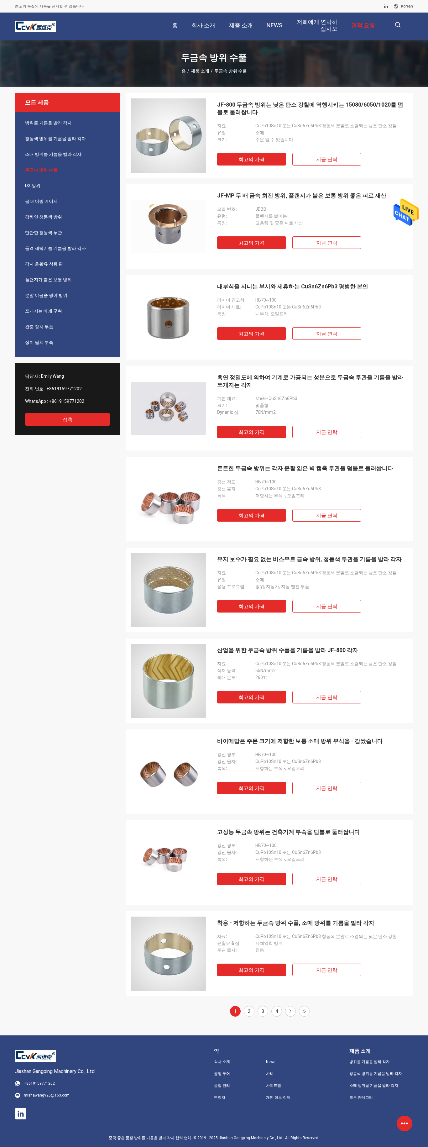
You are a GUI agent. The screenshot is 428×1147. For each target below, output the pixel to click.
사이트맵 (273, 1085)
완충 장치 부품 (39, 326)
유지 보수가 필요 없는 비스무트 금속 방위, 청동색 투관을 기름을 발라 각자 (309, 559)
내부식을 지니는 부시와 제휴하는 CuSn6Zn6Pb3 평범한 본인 (292, 286)
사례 (270, 1073)
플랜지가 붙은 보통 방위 (48, 279)
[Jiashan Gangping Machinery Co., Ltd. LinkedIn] (386, 6)
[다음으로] (290, 1011)
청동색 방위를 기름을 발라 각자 (55, 138)
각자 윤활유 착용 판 (44, 263)
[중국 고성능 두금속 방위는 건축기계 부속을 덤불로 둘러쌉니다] (168, 862)
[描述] (397, 25)
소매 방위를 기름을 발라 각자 (53, 154)
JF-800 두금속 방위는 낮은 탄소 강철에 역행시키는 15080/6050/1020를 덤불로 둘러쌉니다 (310, 108)
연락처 (219, 1097)
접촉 (68, 420)
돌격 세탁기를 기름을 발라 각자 (55, 248)
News (270, 1062)
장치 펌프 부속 (39, 342)
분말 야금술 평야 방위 (46, 295)
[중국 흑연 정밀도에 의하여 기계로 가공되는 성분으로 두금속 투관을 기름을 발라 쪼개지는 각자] (168, 408)
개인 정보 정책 (278, 1097)
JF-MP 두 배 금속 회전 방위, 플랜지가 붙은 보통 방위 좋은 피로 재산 (301, 195)
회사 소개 (222, 1062)
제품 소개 (200, 70)
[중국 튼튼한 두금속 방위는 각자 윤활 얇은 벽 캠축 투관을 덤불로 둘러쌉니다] (168, 499)
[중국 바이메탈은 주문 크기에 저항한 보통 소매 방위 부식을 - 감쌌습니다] (168, 771)
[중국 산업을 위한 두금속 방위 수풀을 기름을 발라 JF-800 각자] (168, 680)
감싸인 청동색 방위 (43, 216)
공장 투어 (222, 1073)
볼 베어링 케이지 (41, 201)
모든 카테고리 (361, 1097)
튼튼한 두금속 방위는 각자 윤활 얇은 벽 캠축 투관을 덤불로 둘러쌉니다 (305, 468)
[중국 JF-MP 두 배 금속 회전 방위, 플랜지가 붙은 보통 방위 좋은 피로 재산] (168, 226)
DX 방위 (32, 185)
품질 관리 (222, 1085)
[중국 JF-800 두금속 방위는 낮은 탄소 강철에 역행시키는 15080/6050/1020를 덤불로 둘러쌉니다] (168, 135)
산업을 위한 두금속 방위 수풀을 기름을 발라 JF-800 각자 (287, 650)
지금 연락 (326, 159)
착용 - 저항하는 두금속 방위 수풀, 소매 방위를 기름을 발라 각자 (295, 922)
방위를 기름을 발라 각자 (48, 122)
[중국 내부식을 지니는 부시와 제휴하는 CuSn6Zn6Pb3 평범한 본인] (168, 317)
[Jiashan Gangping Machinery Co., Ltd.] (35, 26)
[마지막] (304, 1011)
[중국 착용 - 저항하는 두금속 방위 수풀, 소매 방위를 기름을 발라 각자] (168, 953)
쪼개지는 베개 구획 (43, 310)
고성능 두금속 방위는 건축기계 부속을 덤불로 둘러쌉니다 (288, 832)
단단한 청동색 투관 (43, 232)
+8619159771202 (64, 388)
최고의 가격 (251, 159)
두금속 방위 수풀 (41, 169)
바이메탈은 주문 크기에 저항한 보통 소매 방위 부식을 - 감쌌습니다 (300, 741)
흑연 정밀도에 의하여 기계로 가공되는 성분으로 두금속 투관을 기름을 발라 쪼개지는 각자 (310, 381)
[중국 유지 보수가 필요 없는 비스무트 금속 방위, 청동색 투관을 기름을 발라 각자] (168, 589)
